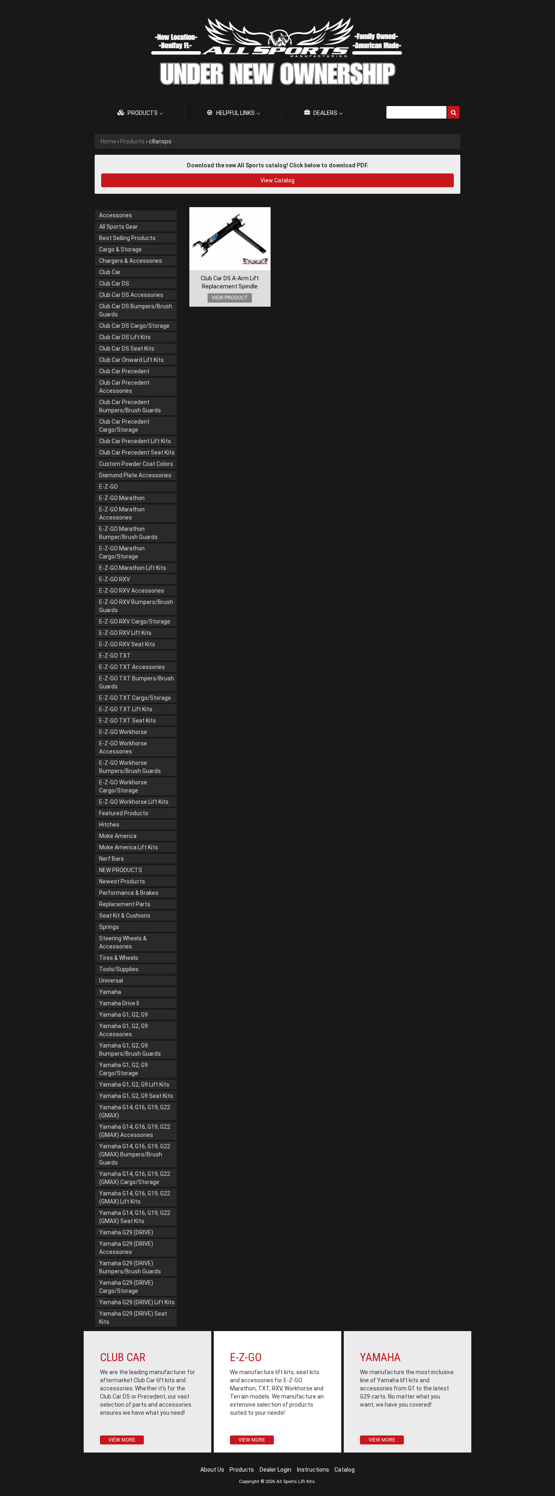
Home (108, 141)
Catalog (344, 1469)
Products (132, 141)
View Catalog (277, 180)
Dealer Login (275, 1469)
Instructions (313, 1469)
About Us (212, 1469)
